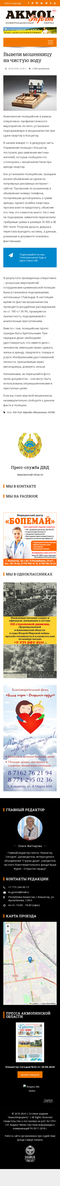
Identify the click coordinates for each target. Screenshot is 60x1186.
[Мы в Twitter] (32, 2)
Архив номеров (30, 1074)
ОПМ (52, 412)
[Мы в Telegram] (46, 2)
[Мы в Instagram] (37, 2)
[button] (30, 960)
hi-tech (18, 412)
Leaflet (34, 1003)
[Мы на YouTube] (55, 2)
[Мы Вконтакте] (41, 2)
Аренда (28, 412)
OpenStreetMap (49, 1003)
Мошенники (40, 412)
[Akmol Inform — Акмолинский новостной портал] (30, 16)
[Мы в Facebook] (28, 2)
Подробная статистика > (48, 1101)
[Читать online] (30, 1042)
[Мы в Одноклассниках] (50, 2)
